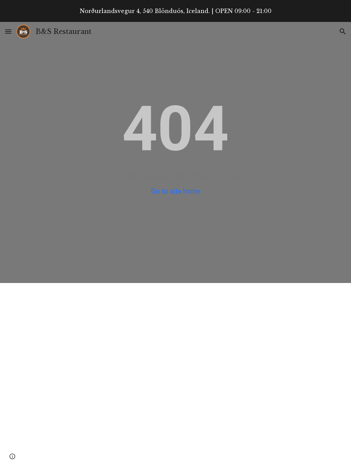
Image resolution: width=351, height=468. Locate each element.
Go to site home (176, 191)
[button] (8, 31)
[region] (175, 11)
